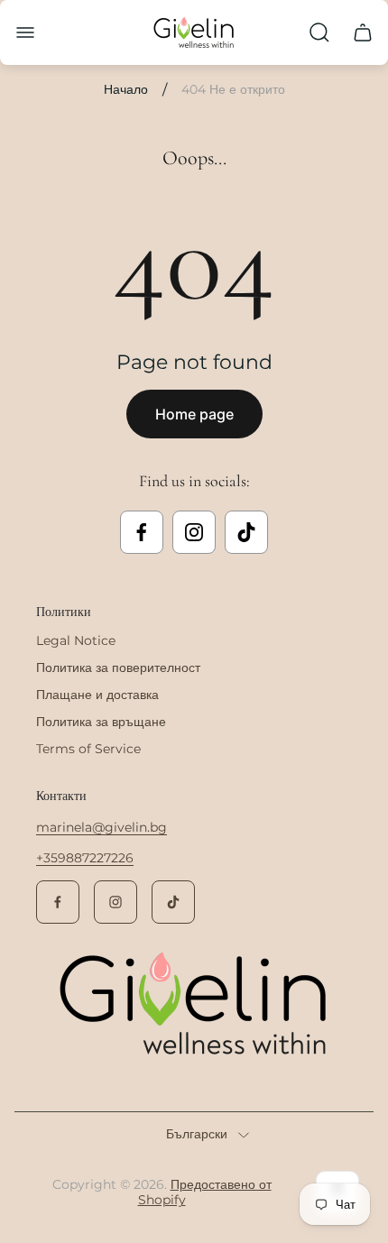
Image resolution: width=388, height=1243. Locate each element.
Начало (126, 89)
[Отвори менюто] (25, 32)
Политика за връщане (101, 722)
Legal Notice (75, 640)
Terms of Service (88, 749)
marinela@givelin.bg (101, 827)
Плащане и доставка (97, 694)
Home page (194, 414)
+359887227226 (85, 858)
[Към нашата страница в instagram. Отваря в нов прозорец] (194, 532)
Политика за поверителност (118, 667)
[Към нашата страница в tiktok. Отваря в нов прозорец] (246, 532)
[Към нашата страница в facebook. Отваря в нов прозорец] (141, 532)
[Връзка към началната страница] (194, 1005)
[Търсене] (319, 32)
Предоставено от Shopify (205, 1192)
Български (196, 1134)
